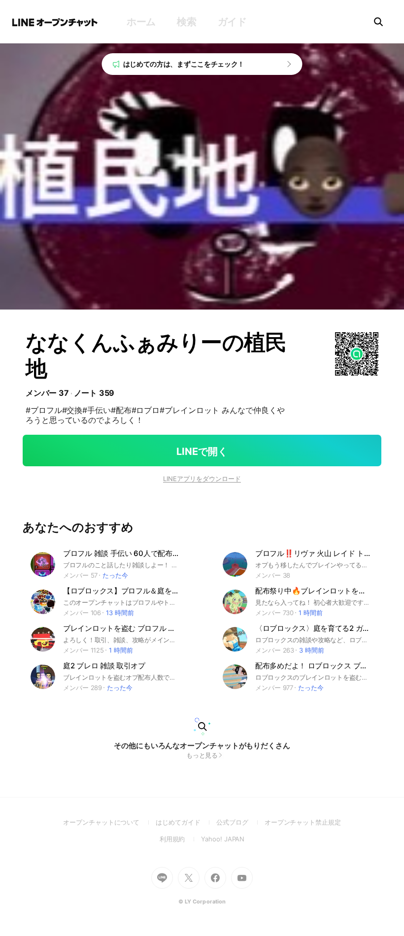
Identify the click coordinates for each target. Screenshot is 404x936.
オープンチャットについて (109, 822)
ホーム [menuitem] (141, 22)
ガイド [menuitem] (232, 22)
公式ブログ (240, 822)
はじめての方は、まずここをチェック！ (184, 64)
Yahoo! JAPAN (222, 839)
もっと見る (202, 755)
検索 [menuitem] (186, 22)
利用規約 (181, 839)
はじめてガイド (186, 822)
